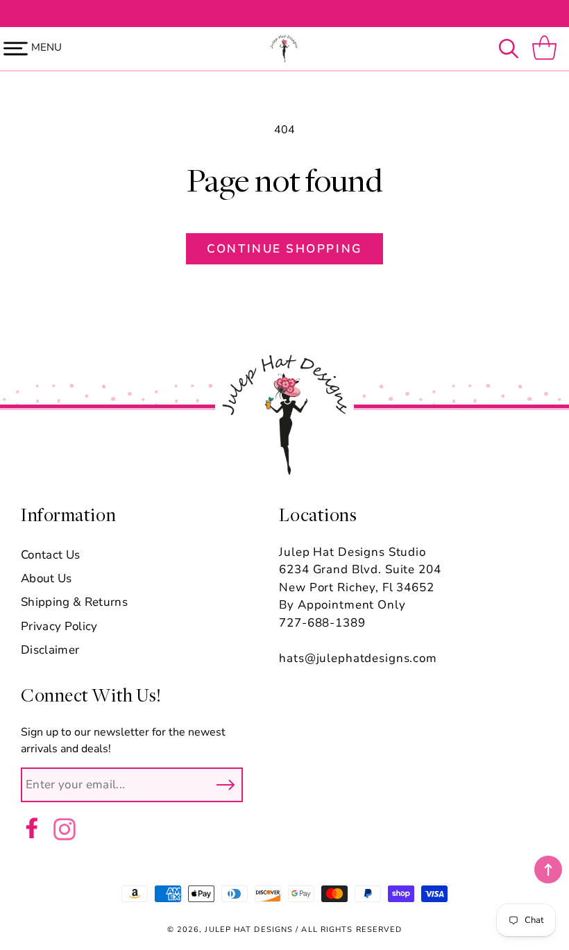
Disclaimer (50, 650)
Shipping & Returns (74, 602)
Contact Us (50, 555)
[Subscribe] (225, 784)
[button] (512, 48)
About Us (46, 578)
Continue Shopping (284, 249)
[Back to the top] (548, 869)
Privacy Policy (59, 626)
